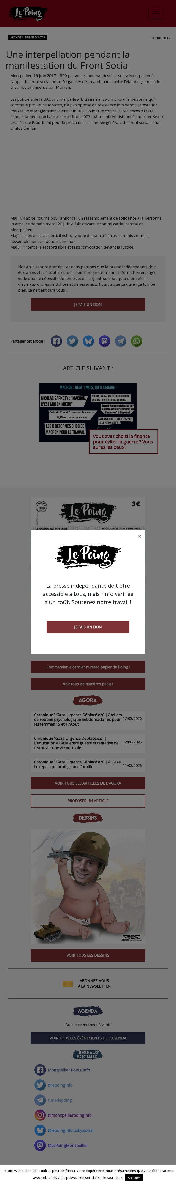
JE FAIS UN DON (88, 627)
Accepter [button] (134, 1178)
